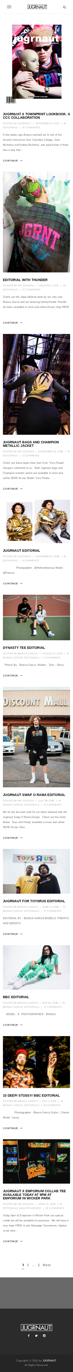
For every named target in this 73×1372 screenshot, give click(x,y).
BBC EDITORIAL (16, 997)
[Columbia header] (36, 63)
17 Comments (52, 910)
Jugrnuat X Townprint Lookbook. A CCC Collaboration (36, 116)
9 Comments (52, 657)
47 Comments (53, 1006)
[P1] (36, 521)
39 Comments (55, 1208)
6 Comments (30, 455)
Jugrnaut (24, 123)
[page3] (36, 1062)
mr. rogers (26, 285)
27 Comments (31, 289)
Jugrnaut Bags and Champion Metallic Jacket (31, 444)
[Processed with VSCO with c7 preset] (36, 737)
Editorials (10, 127)
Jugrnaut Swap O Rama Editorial (34, 795)
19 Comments (31, 127)
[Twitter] (37, 1336)
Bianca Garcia (28, 653)
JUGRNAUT (49, 1360)
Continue (10, 160)
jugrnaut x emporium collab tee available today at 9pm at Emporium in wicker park (34, 1194)
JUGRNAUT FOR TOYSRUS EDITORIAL (34, 901)
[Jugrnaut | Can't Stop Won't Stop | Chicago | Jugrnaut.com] (36, 7)
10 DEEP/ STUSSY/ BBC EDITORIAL (31, 1095)
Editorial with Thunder (25, 280)
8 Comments (52, 1105)
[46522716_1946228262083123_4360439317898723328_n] (36, 384)
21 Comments (52, 804)
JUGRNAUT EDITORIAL (21, 550)
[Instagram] (44, 1336)
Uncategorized (30, 1208)
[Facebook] (29, 1336)
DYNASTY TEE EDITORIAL (24, 648)
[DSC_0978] (36, 617)
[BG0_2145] (36, 222)
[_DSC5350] (36, 967)
